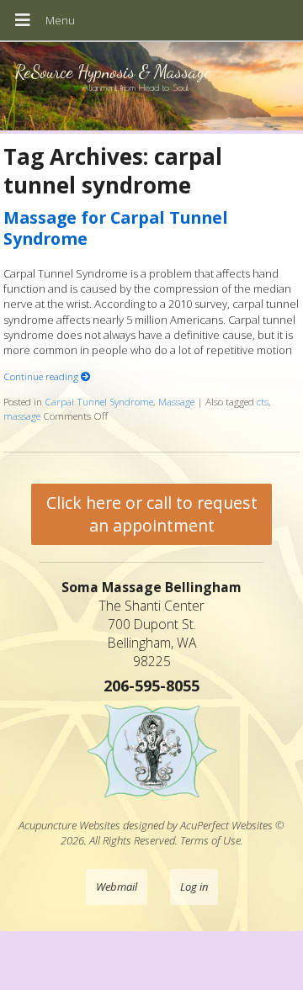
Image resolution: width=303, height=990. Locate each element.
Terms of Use (210, 840)
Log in (194, 886)
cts (262, 401)
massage (21, 415)
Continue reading (42, 376)
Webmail (116, 886)
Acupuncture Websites (69, 825)
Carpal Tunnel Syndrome (99, 401)
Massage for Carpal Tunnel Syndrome (115, 228)
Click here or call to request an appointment (152, 514)
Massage (176, 401)
